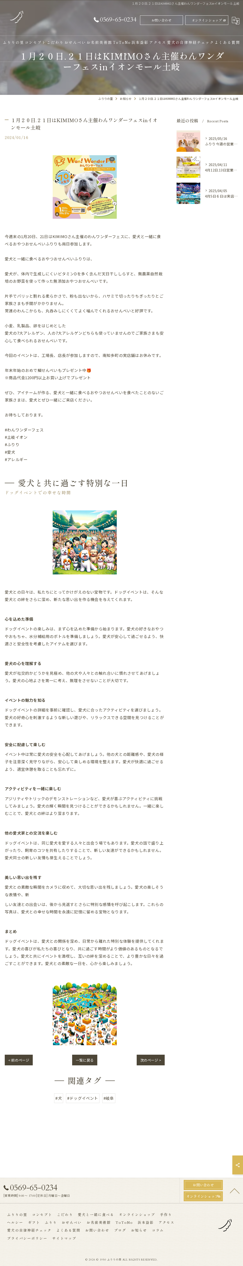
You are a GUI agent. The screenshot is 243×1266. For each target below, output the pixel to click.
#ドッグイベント (82, 1098)
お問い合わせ (161, 20)
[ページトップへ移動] (234, 1190)
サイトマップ (64, 1238)
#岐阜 (108, 1098)
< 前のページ (18, 1060)
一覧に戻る (85, 1060)
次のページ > (150, 1060)
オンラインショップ (207, 20)
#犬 (58, 1098)
